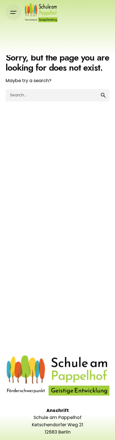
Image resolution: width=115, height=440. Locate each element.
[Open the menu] (13, 12)
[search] (103, 95)
